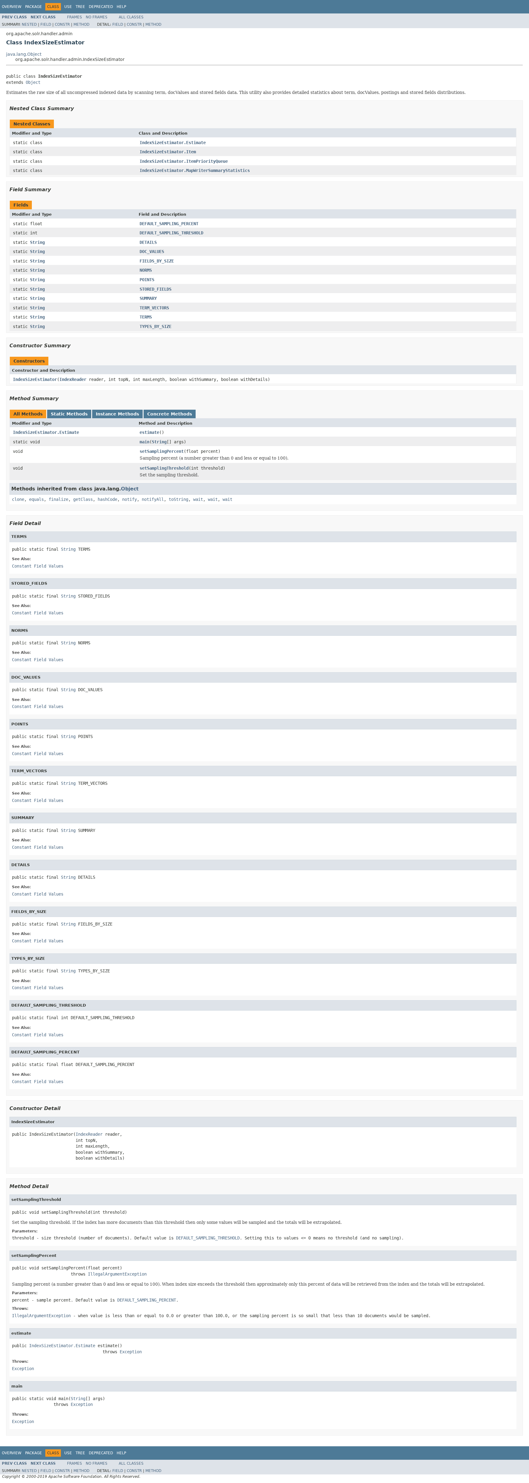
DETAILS (148, 242)
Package (33, 7)
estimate (149, 432)
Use (68, 7)
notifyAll (153, 499)
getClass (83, 499)
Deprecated (101, 7)
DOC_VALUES (152, 251)
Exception (131, 1351)
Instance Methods (117, 414)
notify (129, 499)
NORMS (146, 270)
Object (33, 82)
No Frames (96, 17)
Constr (62, 24)
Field (45, 24)
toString (178, 499)
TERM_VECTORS (154, 307)
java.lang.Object (23, 54)
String (37, 242)
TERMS (146, 317)
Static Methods (69, 414)
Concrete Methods (169, 414)
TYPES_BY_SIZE (155, 326)
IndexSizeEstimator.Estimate (173, 142)
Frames (74, 17)
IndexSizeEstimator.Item (168, 151)
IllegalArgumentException (117, 1274)
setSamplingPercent (162, 451)
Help (121, 7)
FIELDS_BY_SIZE (157, 261)
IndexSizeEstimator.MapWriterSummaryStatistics (195, 170)
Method (81, 24)
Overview (11, 7)
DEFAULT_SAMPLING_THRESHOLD (171, 232)
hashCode (107, 499)
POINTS (147, 279)
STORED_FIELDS (155, 289)
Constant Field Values (37, 566)
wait (198, 499)
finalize (58, 499)
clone (18, 499)
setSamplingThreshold (164, 468)
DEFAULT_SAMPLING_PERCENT (169, 223)
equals (36, 499)
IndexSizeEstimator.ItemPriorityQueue (184, 161)
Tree (80, 7)
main (144, 441)
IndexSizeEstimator (35, 379)
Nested (29, 24)
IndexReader (72, 379)
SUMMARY (148, 298)
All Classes (131, 17)
